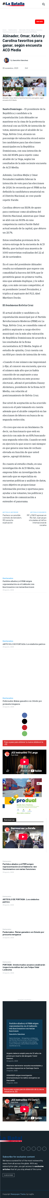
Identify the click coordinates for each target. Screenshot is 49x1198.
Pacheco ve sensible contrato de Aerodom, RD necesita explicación (12, 519)
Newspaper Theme (18, 1194)
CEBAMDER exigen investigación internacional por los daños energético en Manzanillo (23, 1077)
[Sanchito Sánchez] (7, 60)
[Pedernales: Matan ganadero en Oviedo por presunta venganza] (24, 949)
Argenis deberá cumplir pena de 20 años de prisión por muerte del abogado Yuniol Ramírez (24, 1055)
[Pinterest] (24, 727)
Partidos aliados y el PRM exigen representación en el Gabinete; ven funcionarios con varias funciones (20, 866)
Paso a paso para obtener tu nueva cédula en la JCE (23, 743)
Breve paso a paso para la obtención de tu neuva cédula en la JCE (24, 1090)
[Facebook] (24, 715)
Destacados (7, 861)
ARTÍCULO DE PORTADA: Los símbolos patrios (21, 900)
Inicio (4, 30)
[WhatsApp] (24, 733)
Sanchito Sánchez (17, 1034)
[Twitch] (39, 1149)
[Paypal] (34, 1149)
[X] (24, 721)
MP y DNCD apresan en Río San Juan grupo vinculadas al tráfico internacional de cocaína (36, 520)
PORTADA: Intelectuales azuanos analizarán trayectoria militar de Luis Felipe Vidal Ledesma (24, 967)
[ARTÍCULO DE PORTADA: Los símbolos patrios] (24, 917)
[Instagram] (28, 1149)
